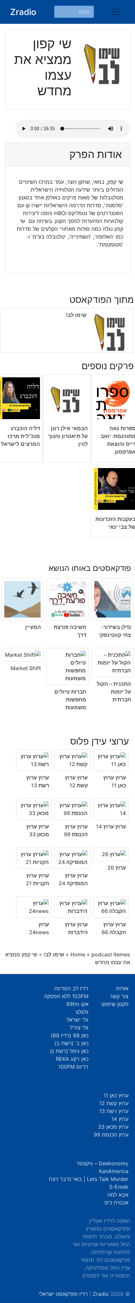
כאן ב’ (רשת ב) (71, 1043)
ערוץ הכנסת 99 (111, 1134)
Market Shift (25, 668)
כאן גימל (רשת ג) (69, 1051)
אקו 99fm (77, 1004)
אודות (122, 988)
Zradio (23, 12)
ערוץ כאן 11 (116, 1095)
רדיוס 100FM (73, 1066)
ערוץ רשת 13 (113, 1111)
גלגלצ (82, 1012)
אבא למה (117, 1194)
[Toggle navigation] (115, 11)
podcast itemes (110, 954)
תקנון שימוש (115, 1004)
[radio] (67, 632)
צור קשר (119, 996)
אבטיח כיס (116, 1202)
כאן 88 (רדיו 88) (69, 1035)
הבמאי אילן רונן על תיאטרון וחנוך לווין (68, 436)
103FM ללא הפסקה (66, 996)
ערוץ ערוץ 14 (111, 826)
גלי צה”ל (79, 1027)
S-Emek (118, 1187)
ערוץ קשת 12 (113, 1103)
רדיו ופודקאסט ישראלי (63, 1294)
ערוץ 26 (116, 867)
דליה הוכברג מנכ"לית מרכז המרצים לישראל (20, 436)
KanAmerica (113, 1171)
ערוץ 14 (119, 1119)
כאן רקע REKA (72, 1059)
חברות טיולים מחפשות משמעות (70, 699)
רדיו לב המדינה (71, 988)
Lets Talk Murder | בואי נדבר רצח (88, 1179)
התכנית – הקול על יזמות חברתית (114, 692)
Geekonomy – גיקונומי (102, 1163)
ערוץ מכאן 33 (113, 1126)
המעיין (33, 627)
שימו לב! (76, 315)
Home (77, 954)
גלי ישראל (77, 1019)
